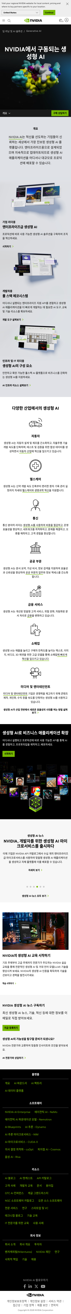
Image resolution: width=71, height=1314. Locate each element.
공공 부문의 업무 (34, 572)
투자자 (38, 1244)
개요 (4, 113)
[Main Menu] (4, 20)
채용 (33, 1259)
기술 (24, 1259)
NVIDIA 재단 (43, 1251)
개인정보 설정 (37, 1301)
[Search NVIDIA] (9, 19)
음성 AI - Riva (12, 1157)
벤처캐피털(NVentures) (18, 1251)
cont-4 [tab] (37, 887)
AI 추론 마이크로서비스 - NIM (21, 1134)
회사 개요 (25, 1244)
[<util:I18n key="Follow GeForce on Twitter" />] (36, 1286)
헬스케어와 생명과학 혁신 (35, 490)
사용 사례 (38, 1223)
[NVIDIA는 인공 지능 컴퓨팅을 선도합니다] (33, 20)
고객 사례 (10, 1185)
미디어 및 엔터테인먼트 (15, 693)
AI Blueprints (13, 1127)
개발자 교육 (26, 1185)
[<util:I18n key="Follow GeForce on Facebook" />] (24, 1286)
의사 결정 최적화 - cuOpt (19, 1149)
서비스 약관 (55, 1301)
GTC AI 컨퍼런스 (14, 1193)
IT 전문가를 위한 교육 (17, 1223)
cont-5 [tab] (40, 887)
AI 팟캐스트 (26, 1178)
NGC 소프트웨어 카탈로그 (19, 1200)
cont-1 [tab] (27, 887)
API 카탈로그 (44, 1178)
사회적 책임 (11, 1259)
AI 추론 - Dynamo (35, 1127)
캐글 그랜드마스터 (38, 1193)
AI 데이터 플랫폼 (14, 1090)
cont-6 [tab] (44, 887)
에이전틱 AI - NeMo (46, 1112)
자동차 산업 (25, 451)
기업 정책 (28, 1305)
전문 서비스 (11, 1208)
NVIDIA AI (15, 137)
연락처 (54, 1305)
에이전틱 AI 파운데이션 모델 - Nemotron (28, 1119)
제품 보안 (42, 1305)
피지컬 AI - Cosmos (49, 1149)
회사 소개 (10, 1244)
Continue (49, 12)
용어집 (49, 1185)
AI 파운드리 (20, 1083)
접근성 (16, 1305)
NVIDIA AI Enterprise (17, 1112)
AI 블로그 (10, 1178)
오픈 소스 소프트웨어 (50, 1200)
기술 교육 (32, 1215)
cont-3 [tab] (34, 887)
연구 (24, 1208)
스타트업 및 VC (39, 1208)
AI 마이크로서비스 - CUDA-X (21, 1142)
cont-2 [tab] (30, 887)
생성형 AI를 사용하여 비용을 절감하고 (43, 525)
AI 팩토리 (36, 1083)
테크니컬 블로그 (14, 1215)
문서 (39, 1185)
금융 (29, 615)
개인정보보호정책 (17, 1301)
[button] (61, 21)
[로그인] (67, 20)
